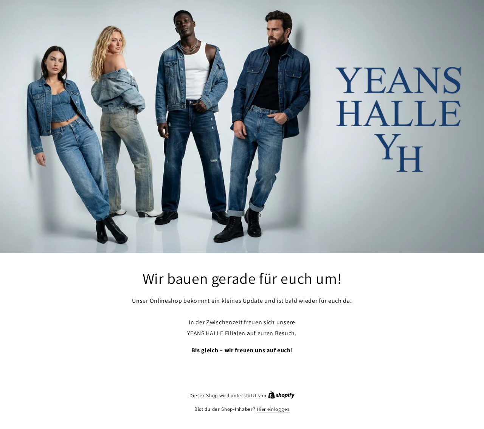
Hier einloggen (273, 409)
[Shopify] (281, 395)
